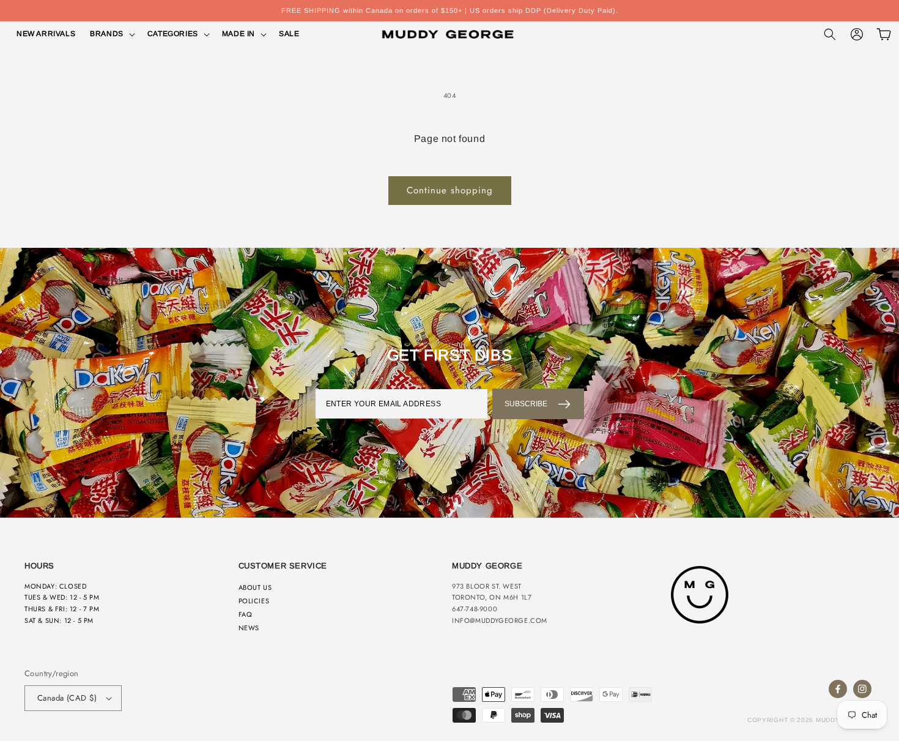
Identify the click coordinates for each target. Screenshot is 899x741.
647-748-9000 (474, 609)
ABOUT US (255, 587)
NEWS (249, 628)
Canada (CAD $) (67, 698)
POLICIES (254, 601)
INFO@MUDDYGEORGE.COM (499, 620)
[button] (111, 34)
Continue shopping (450, 190)
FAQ (246, 614)
